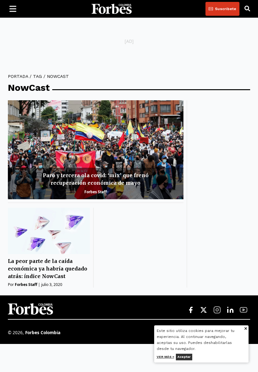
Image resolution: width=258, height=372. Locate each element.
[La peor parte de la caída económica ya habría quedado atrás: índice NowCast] (49, 231)
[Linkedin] (230, 310)
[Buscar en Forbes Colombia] (247, 9)
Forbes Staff (95, 192)
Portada (18, 76)
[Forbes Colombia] (112, 9)
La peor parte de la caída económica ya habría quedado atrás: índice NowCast (47, 268)
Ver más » (165, 356)
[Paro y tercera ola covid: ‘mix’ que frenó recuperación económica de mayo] (95, 149)
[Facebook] (190, 310)
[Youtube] (243, 310)
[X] (204, 310)
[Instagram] (217, 310)
